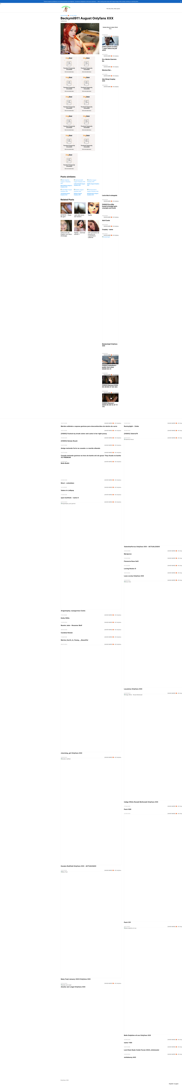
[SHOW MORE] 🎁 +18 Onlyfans (69, 15)
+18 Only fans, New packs (113, 8)
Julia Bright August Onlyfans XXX (65, 194)
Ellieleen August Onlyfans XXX (78, 194)
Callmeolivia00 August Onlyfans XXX (79, 184)
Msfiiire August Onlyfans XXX (93, 184)
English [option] (176, 1084)
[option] (176, 1083)
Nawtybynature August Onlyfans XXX (92, 194)
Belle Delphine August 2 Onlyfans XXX (66, 186)
